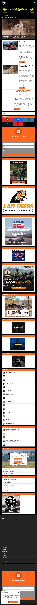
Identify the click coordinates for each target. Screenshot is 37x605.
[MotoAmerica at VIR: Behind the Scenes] (4, 430)
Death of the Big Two (9, 433)
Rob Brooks (16, 94)
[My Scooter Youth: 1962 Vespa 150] (10, 69)
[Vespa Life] (10, 45)
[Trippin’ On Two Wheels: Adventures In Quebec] (4, 441)
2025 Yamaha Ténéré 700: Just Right (10, 485)
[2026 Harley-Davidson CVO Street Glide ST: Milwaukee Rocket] (4, 445)
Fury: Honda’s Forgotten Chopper (8, 471)
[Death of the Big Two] (4, 434)
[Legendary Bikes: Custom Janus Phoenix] (4, 437)
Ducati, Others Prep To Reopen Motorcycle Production (22, 92)
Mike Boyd (21, 68)
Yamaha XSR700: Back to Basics (8, 473)
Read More (22, 62)
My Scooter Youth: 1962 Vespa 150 (26, 66)
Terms (3, 531)
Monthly (5, 150)
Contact (3, 525)
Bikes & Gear (15, 37)
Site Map (3, 527)
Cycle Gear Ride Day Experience (9, 488)
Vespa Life (6, 36)
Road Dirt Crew (7, 37)
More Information (18, 459)
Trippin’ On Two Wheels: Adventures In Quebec (13, 440)
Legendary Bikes (29, 68)
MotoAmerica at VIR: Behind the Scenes (12, 429)
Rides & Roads (13, 441)
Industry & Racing (24, 94)
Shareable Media (4, 521)
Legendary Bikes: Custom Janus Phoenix (12, 436)
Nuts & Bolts (4, 553)
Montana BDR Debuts (6, 469)
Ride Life (18, 37)
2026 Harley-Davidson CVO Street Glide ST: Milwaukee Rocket (15, 444)
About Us (3, 519)
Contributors (4, 523)
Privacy (3, 529)
